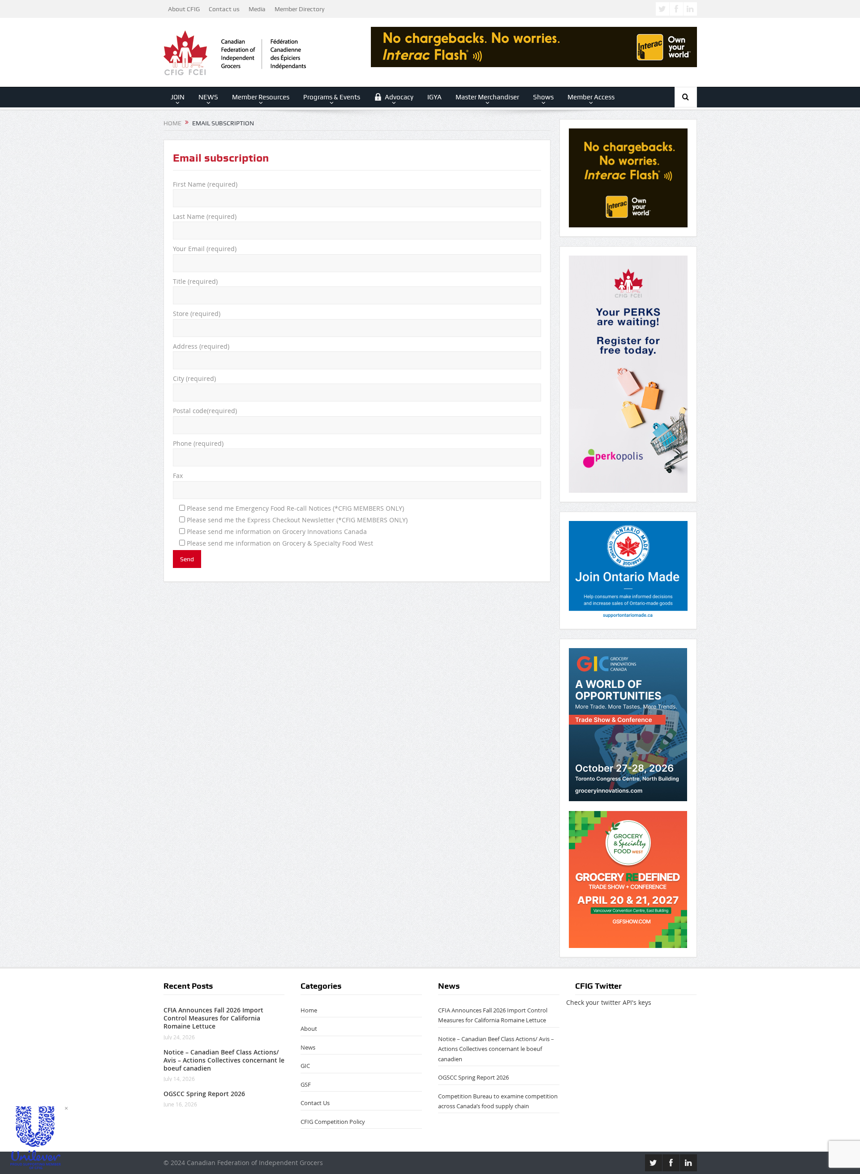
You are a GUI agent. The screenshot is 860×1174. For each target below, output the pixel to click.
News (308, 1047)
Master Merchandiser (487, 97)
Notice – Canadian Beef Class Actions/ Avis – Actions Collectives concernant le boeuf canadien (223, 1060)
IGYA (434, 97)
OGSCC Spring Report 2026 (204, 1093)
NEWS (208, 97)
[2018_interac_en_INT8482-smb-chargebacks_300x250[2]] (628, 177)
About (309, 1029)
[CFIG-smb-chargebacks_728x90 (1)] (534, 46)
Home (309, 1010)
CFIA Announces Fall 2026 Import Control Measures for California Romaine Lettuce (213, 1018)
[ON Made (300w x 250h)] (628, 569)
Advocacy (399, 97)
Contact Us (315, 1103)
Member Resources (260, 97)
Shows (543, 97)
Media (257, 9)
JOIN (178, 97)
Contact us (224, 9)
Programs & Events (331, 97)
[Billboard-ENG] (628, 373)
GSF (306, 1084)
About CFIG (184, 9)
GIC (305, 1066)
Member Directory (299, 9)
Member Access (591, 97)
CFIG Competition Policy (333, 1122)
